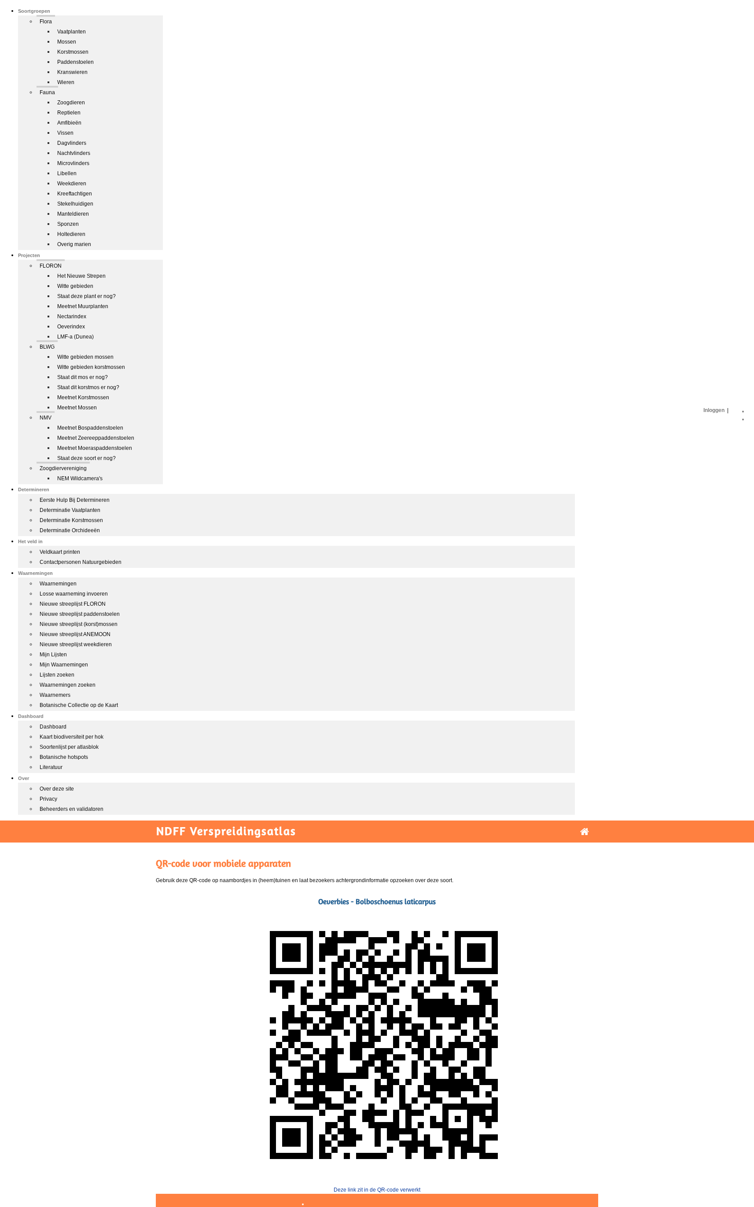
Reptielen (69, 113)
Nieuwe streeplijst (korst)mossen (79, 624)
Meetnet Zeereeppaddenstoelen (95, 438)
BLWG (47, 347)
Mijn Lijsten (53, 654)
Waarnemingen (58, 584)
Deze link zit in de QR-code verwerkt (377, 1190)
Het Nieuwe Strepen (81, 276)
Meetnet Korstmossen (83, 397)
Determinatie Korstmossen (71, 520)
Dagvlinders (71, 143)
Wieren (65, 82)
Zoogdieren (71, 102)
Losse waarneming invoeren (74, 594)
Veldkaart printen (60, 552)
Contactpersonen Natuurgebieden (80, 562)
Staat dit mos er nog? (82, 377)
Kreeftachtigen (74, 194)
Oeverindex (71, 327)
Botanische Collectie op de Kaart (79, 705)
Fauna (47, 92)
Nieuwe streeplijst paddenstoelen (80, 614)
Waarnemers (55, 695)
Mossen (66, 42)
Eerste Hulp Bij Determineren (75, 500)
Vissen (65, 133)
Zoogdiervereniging (63, 468)
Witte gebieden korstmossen (91, 367)
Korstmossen (72, 52)
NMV (45, 418)
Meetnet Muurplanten (82, 306)
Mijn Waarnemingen (64, 665)
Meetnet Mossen (77, 408)
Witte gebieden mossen (85, 357)
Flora (46, 21)
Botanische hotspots (64, 757)
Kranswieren (72, 72)
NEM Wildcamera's (80, 478)
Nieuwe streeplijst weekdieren (76, 644)
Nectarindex (71, 316)
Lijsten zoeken (57, 675)
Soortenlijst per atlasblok (69, 747)
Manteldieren (73, 214)
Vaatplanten (71, 32)
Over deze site (57, 789)
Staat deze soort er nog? (86, 458)
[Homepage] (584, 831)
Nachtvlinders (73, 153)
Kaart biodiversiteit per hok (71, 737)
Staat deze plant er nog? (86, 296)
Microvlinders (73, 163)
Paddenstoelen (75, 62)
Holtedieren (71, 234)
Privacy (48, 799)
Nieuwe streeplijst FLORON (73, 604)
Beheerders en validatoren (71, 809)
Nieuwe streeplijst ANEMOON (75, 634)
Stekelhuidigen (75, 204)
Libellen (67, 173)
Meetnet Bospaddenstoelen (90, 428)
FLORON (51, 266)
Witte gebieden (75, 286)
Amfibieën (69, 123)
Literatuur (51, 767)
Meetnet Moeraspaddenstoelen (94, 448)
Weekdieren (71, 183)
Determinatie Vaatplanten (70, 510)
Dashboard (53, 727)
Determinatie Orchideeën (70, 530)
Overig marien (74, 244)
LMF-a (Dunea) (75, 337)
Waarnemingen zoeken (68, 685)
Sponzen (68, 224)
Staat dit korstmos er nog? (88, 387)
